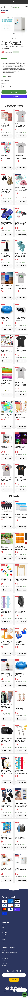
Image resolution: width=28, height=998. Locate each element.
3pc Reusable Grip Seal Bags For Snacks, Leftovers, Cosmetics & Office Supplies (21, 516)
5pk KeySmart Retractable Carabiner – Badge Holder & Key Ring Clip (6, 516)
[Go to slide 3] (15, 38)
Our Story (4, 925)
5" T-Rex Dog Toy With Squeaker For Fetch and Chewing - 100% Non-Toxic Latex (20, 255)
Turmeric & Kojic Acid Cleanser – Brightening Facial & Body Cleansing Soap (6, 643)
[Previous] (2, 38)
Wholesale (4, 965)
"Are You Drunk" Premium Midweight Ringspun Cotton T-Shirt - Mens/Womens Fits (20, 125)
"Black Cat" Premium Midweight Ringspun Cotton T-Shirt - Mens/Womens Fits (20, 479)
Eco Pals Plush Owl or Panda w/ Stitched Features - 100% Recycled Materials (6, 191)
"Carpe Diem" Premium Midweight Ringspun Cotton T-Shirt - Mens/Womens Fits (6, 479)
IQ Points (4, 930)
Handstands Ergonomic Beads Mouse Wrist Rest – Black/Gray (20, 837)
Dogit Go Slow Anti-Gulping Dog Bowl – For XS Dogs (6, 319)
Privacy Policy (5, 932)
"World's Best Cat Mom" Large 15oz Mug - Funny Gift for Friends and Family (7, 448)
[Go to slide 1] (12, 38)
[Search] (4, 7)
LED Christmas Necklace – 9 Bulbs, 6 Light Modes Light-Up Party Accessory (6, 579)
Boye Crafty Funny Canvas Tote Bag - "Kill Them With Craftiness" (6, 772)
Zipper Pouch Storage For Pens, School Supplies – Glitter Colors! (6, 382)
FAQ (3, 927)
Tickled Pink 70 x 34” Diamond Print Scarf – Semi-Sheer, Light (6, 706)
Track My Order (5, 958)
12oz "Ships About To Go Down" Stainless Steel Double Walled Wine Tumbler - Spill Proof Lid (6, 287)
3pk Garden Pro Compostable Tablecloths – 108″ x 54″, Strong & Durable (6, 548)
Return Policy (5, 934)
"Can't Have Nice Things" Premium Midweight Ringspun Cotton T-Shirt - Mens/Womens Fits (20, 157)
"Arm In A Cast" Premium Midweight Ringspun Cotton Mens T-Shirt (21, 287)
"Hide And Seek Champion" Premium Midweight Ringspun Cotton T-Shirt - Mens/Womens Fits (20, 384)
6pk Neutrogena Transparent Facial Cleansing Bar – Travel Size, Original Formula (21, 548)
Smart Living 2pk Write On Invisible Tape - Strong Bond (6, 125)
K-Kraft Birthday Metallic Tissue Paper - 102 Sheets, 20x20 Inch (21, 772)
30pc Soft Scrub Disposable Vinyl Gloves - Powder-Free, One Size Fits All (6, 837)
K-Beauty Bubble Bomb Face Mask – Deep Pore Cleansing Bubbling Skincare (7, 740)
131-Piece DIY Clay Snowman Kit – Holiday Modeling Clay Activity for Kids (6, 350)
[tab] (4, 57)
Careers (3, 937)
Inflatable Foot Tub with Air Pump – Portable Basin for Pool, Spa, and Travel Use (20, 643)
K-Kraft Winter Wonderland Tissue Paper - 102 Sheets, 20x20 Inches (6, 611)
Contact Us (4, 963)
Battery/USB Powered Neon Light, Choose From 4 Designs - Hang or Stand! (21, 448)
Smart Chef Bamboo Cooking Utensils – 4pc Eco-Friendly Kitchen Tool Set (21, 579)
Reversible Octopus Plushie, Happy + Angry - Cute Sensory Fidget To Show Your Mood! (21, 189)
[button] (4, 76)
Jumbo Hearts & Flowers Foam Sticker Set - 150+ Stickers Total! (6, 157)
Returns (3, 960)
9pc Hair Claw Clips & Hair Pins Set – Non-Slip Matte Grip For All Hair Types (20, 224)
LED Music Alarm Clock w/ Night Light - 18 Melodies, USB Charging (21, 319)
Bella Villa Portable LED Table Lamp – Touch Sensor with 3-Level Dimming (6, 255)
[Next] (26, 38)
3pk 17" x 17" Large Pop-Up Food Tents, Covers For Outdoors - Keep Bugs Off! (6, 869)
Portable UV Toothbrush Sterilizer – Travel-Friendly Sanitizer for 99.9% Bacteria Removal (21, 869)
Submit (14, 979)
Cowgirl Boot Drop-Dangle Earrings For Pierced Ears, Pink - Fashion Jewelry (20, 708)
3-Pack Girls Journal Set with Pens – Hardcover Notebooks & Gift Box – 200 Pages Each (21, 416)
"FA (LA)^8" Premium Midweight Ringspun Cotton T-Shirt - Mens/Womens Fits (20, 350)
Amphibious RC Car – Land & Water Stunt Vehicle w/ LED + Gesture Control (6, 416)
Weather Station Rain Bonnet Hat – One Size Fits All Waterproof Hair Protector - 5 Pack (21, 805)
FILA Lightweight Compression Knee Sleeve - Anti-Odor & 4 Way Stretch (6, 805)
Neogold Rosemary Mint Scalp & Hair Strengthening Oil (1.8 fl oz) (6, 675)
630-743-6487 (5, 950)
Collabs (3, 941)
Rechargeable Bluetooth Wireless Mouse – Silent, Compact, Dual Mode (20, 611)
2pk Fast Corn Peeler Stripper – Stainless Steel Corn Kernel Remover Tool (20, 740)
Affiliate (3, 939)
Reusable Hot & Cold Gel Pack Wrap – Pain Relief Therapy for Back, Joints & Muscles (7, 224)
